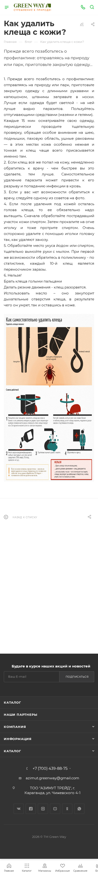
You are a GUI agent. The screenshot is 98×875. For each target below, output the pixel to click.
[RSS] (81, 24)
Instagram (43, 809)
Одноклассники (67, 809)
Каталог (12, 702)
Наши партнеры (20, 714)
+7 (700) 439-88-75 (50, 769)
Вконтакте (19, 809)
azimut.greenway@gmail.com (52, 778)
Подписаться (77, 676)
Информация (18, 739)
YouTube (55, 809)
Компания (15, 727)
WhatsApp (79, 809)
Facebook (31, 809)
